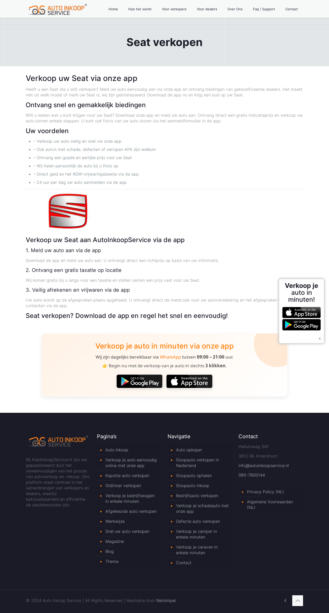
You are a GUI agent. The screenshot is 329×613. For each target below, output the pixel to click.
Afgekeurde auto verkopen (131, 511)
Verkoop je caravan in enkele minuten (197, 549)
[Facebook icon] (285, 600)
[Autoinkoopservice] (57, 9)
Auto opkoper (189, 449)
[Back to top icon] (297, 600)
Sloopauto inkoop (192, 485)
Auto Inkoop (116, 449)
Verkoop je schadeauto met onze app (202, 508)
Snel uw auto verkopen (127, 531)
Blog (109, 551)
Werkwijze (115, 521)
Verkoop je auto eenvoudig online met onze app (131, 462)
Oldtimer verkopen (123, 485)
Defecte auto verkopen (198, 521)
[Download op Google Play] (139, 381)
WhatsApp (170, 357)
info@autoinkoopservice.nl (264, 465)
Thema (111, 561)
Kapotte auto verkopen (127, 475)
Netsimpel (166, 600)
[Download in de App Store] (189, 381)
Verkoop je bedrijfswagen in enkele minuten (129, 498)
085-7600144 (252, 475)
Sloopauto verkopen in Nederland (197, 462)
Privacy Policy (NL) (265, 491)
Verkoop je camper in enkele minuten (196, 534)
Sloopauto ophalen (194, 475)
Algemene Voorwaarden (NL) (270, 504)
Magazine (114, 541)
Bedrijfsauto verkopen (197, 495)
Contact (183, 562)
